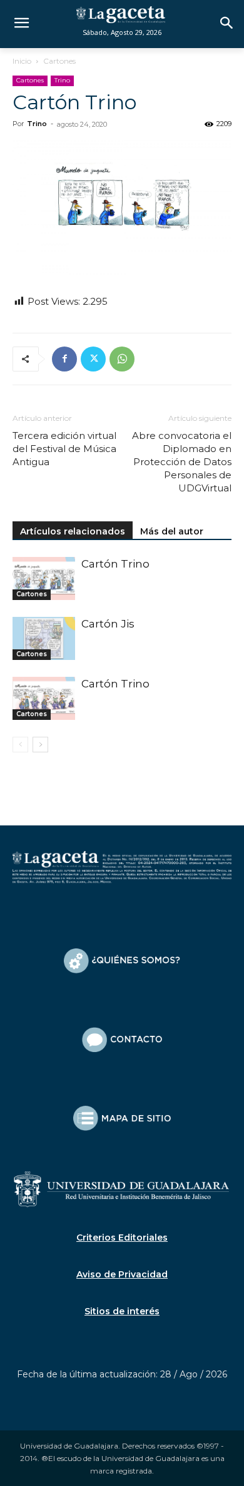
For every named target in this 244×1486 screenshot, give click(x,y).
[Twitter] (93, 359)
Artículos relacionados (72, 531)
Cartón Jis (108, 624)
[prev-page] (20, 744)
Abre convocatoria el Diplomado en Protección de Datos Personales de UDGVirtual (181, 462)
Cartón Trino (115, 564)
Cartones (59, 61)
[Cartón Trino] (44, 578)
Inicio (22, 61)
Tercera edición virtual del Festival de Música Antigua (64, 449)
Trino (62, 80)
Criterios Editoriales (122, 1237)
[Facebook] (64, 359)
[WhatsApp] (122, 359)
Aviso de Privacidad (122, 1274)
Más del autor (171, 531)
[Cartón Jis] (44, 638)
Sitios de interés (122, 1311)
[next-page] (40, 744)
